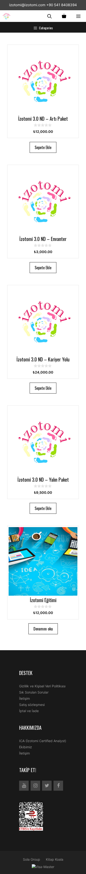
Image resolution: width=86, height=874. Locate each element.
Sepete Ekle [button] (43, 147)
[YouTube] (24, 786)
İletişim (24, 698)
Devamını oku (43, 629)
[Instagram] (35, 786)
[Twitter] (47, 786)
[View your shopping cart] (64, 16)
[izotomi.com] (7, 16)
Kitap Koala (54, 859)
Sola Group (31, 859)
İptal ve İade (29, 711)
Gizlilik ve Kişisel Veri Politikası (42, 686)
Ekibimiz (25, 747)
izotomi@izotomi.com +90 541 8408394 (43, 5)
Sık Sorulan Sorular (33, 692)
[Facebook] (58, 786)
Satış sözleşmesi (32, 705)
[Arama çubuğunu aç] (49, 16)
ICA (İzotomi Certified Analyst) (42, 741)
